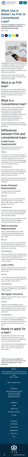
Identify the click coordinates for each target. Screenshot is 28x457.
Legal (14, 405)
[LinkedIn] (16, 452)
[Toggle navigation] (25, 2)
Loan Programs (14, 424)
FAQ (14, 436)
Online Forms (14, 433)
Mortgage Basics (14, 430)
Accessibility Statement (14, 412)
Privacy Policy (14, 408)
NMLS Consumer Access (14, 382)
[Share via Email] (13, 35)
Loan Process (14, 427)
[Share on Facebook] (2, 35)
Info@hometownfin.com (14, 396)
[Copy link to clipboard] (17, 35)
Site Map (14, 415)
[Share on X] (6, 35)
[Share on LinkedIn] (9, 35)
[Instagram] (14, 452)
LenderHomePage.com (19, 455)
